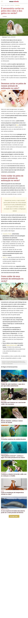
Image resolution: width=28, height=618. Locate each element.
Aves (2, 419)
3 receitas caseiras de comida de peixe (13, 439)
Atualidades (4, 382)
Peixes (2, 437)
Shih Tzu (5, 257)
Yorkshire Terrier (7, 233)
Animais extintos (5, 509)
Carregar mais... (14, 516)
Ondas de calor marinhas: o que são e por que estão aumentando (13, 385)
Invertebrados (4, 454)
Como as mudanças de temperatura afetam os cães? (12, 493)
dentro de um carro (11, 345)
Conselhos (17, 5)
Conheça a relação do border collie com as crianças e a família (14, 475)
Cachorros (3, 401)
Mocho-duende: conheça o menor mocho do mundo (12, 421)
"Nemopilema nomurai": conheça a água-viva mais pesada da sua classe (13, 456)
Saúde (2, 5)
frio (17, 125)
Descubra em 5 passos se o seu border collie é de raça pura (13, 403)
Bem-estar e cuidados (9, 5)
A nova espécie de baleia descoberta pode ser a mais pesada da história (13, 511)
